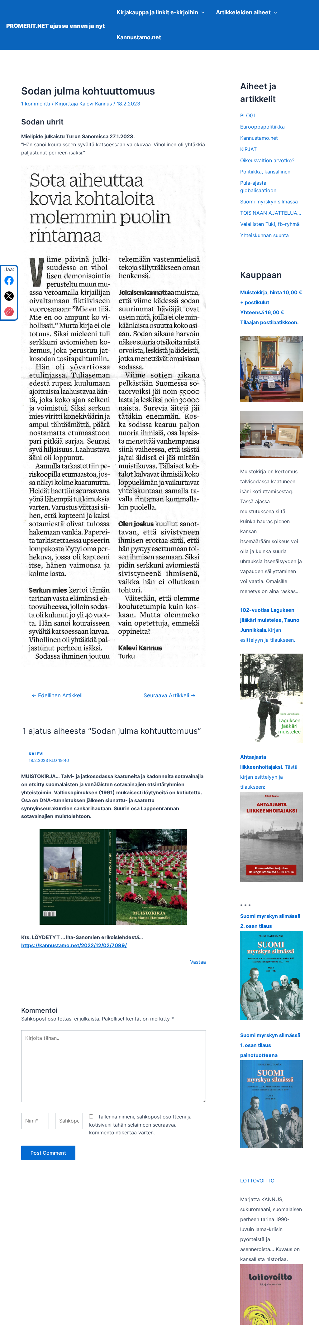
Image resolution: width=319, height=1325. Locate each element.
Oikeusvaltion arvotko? (267, 160)
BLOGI (247, 115)
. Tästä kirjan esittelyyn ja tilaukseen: (269, 772)
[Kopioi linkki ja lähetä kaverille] (9, 311)
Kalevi (36, 753)
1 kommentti (35, 103)
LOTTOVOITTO (257, 1180)
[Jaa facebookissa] (9, 280)
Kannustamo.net (139, 37)
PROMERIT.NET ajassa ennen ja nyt (55, 25)
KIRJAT (248, 149)
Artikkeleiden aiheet (243, 12)
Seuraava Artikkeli (170, 695)
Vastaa (198, 962)
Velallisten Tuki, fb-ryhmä (270, 224)
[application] (201, 12)
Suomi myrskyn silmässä (269, 201)
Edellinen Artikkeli (57, 695)
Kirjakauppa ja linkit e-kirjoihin (157, 12)
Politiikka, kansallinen (265, 171)
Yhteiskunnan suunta (264, 235)
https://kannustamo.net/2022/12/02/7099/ (74, 945)
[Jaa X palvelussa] (9, 296)
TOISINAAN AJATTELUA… (270, 213)
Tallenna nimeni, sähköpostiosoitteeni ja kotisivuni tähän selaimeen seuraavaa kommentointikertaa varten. (140, 1124)
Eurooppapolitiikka (262, 127)
